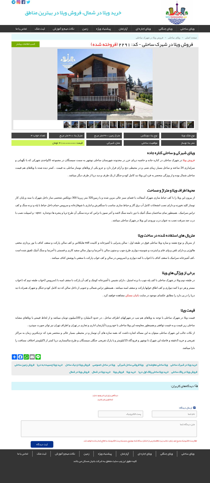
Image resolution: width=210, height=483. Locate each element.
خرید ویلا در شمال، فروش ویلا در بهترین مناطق (73, 12)
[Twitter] (28, 2)
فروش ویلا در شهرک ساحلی (149, 37)
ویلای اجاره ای (143, 29)
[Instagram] (18, 2)
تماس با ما (21, 29)
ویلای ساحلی (187, 29)
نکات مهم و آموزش (63, 29)
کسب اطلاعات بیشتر (25, 43)
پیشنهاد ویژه (103, 29)
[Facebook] (23, 2)
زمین (85, 29)
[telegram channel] (13, 2)
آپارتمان (123, 29)
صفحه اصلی (191, 37)
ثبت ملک (40, 29)
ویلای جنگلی (165, 29)
